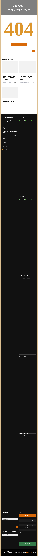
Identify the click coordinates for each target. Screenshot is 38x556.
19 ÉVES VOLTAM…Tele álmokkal (9, 102)
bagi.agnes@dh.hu (7, 149)
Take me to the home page (19, 44)
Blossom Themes (29, 552)
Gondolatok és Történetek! (9, 74)
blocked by (27, 544)
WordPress (19, 554)
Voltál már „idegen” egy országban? (9, 141)
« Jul (20, 535)
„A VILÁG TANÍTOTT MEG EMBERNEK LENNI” (10, 136)
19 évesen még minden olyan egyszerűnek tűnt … (27, 78)
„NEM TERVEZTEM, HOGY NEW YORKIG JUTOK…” (9, 78)
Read (15, 82)
